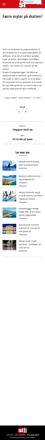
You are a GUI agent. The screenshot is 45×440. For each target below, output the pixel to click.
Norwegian (29, 2)
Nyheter (14, 98)
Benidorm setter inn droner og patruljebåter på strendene (30, 179)
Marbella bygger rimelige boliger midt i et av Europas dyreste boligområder (30, 211)
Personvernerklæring (17, 437)
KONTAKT (9, 435)
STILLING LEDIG (33, 435)
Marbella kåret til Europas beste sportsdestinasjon (29, 163)
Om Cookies (30, 437)
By (25, 98)
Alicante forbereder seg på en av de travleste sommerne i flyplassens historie (30, 195)
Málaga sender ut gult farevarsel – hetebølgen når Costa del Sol (30, 244)
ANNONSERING (20, 435)
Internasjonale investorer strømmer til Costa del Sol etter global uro (29, 228)
